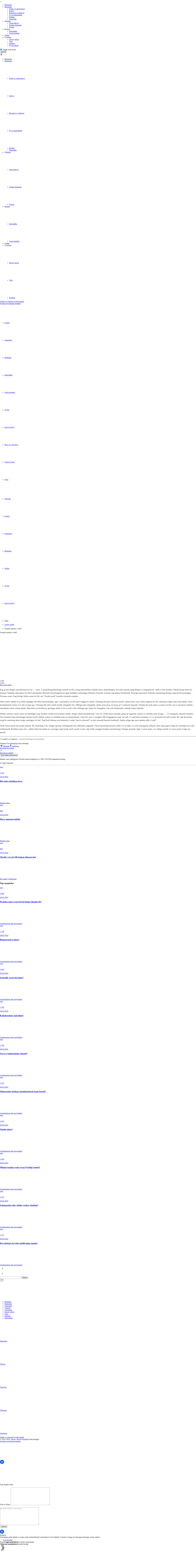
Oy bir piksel (13, 45)
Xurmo (11, 27)
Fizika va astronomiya (17, 9)
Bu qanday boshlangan (8, 879)
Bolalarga (8, 358)
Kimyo (11, 11)
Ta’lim (7, 410)
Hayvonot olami (6, 685)
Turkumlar (13, 19)
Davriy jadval (14, 39)
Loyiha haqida (19, 301)
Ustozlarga (8, 1310)
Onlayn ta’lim (9, 462)
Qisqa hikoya (14, 23)
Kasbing (12, 298)
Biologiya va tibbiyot (16, 13)
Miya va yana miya (11, 445)
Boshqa (12, 17)
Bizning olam (5, 803)
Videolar (8, 21)
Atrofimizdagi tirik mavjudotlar (11, 924)
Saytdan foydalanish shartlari (10, 303)
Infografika (13, 31)
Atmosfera (8, 340)
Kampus (12, 43)
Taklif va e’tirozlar (6, 301)
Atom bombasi (10, 392)
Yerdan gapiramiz (15, 25)
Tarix (11, 41)
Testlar (7, 35)
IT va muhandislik (15, 15)
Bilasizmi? (8, 5)
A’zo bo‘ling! (8, 1540)
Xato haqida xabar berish (9, 755)
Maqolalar (8, 7)
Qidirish (24, 1278)
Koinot (7, 323)
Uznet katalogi (14, 33)
